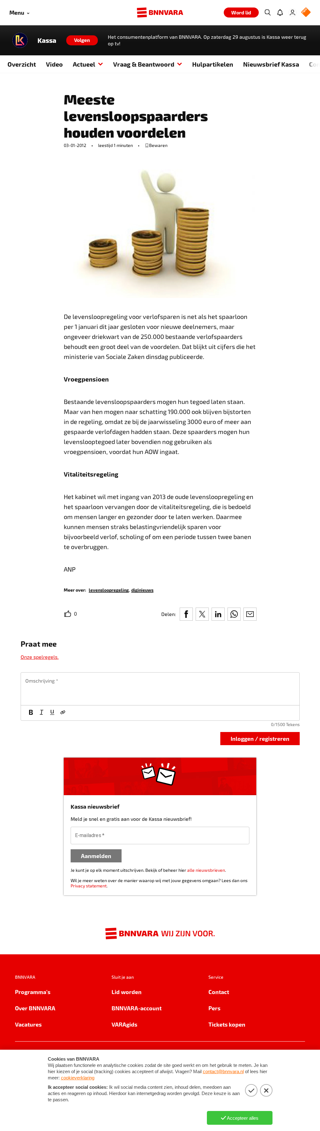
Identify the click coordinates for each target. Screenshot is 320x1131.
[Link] (63, 713)
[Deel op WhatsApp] (234, 614)
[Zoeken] (267, 12)
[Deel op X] (202, 614)
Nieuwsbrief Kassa (271, 64)
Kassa (47, 40)
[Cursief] (42, 713)
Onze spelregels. (40, 657)
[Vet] (31, 713)
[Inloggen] (292, 12)
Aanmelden (96, 855)
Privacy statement (89, 885)
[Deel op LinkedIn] (218, 614)
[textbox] (160, 689)
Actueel (84, 64)
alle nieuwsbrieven (206, 870)
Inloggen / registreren (260, 738)
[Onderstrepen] (52, 713)
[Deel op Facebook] (186, 614)
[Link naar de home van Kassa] (20, 40)
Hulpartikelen (212, 64)
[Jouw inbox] (280, 12)
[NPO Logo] (306, 13)
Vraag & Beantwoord (143, 64)
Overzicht (22, 64)
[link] (109, 590)
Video (54, 64)
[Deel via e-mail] (250, 614)
